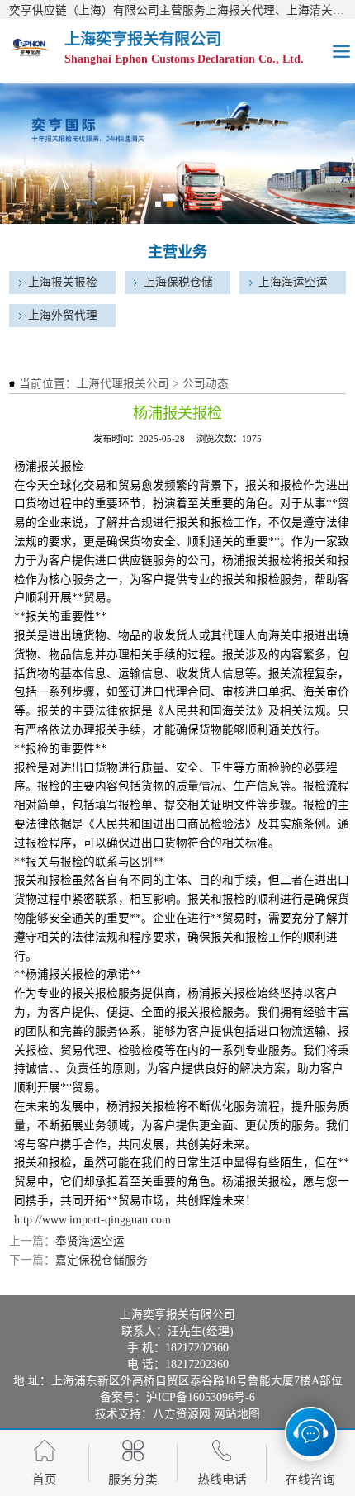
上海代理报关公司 (123, 384)
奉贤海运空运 (90, 1241)
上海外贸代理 (62, 315)
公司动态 (205, 384)
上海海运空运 (293, 282)
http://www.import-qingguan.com (92, 1219)
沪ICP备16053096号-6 (200, 1397)
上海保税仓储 (178, 282)
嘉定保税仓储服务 (101, 1260)
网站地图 (237, 1414)
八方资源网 (182, 1414)
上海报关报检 (62, 282)
